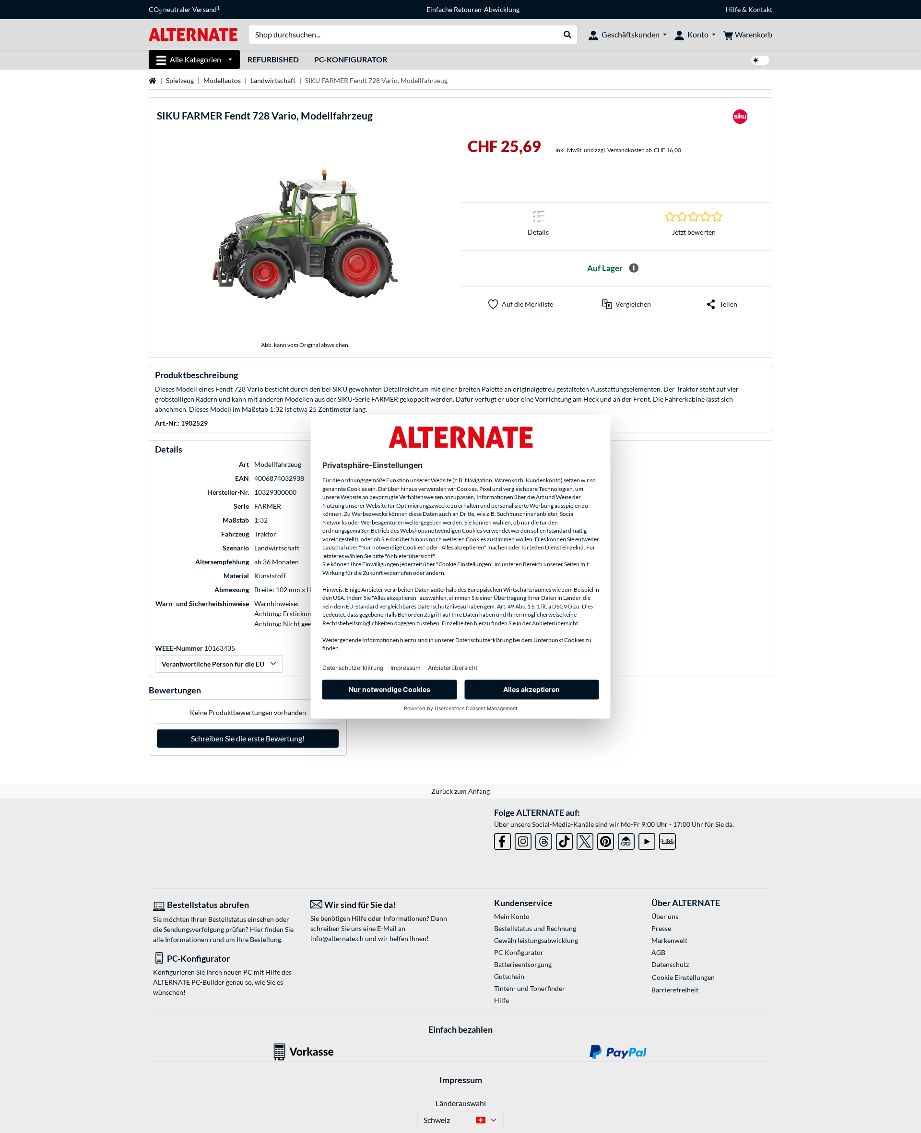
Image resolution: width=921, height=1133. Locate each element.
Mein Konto (512, 916)
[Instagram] (523, 839)
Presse (661, 928)
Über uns (664, 916)
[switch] (760, 60)
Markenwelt (669, 940)
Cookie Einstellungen (683, 977)
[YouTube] (646, 839)
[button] (626, 304)
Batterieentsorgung (523, 964)
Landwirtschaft (272, 80)
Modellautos (222, 80)
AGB (658, 952)
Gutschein (509, 976)
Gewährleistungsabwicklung (536, 940)
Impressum (460, 1079)
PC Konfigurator (518, 952)
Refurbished (273, 59)
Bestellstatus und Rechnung (535, 928)
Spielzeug (180, 80)
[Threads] (543, 839)
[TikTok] (564, 839)
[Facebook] (502, 839)
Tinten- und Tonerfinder (529, 988)
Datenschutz (670, 964)
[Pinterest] (605, 839)
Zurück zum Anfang (460, 791)
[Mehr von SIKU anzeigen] (740, 119)
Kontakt (760, 9)
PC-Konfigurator (350, 59)
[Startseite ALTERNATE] (193, 34)
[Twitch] (667, 839)
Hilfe (733, 9)
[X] (585, 839)
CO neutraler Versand (184, 9)
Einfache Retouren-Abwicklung (473, 9)
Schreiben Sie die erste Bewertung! (248, 738)
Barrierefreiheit (674, 990)
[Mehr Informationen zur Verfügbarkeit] (634, 268)
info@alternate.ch (337, 938)
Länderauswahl (461, 1103)
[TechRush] (626, 839)
